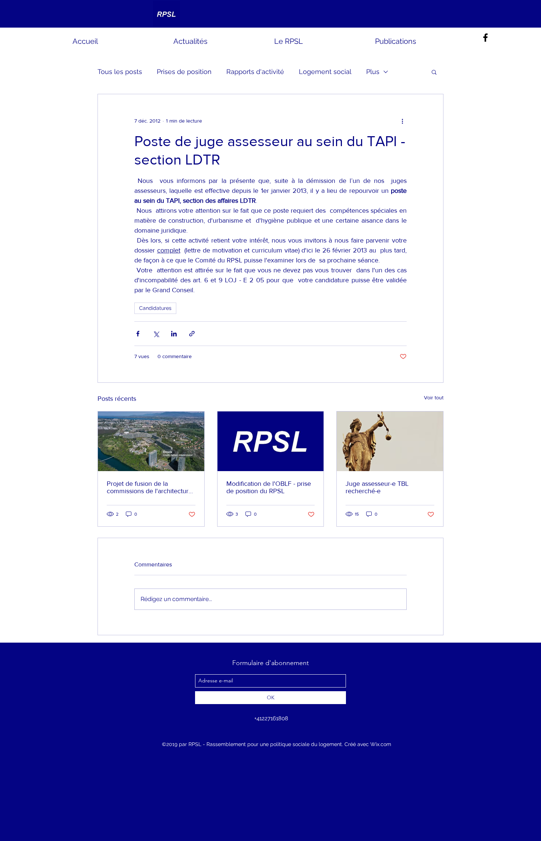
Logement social (325, 71)
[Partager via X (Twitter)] (155, 333)
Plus (372, 71)
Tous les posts (120, 71)
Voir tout (433, 397)
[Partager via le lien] (191, 333)
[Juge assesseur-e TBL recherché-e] (390, 441)
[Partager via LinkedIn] (173, 333)
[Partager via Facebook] (137, 333)
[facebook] (485, 37)
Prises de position (184, 71)
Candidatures (155, 308)
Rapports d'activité (255, 71)
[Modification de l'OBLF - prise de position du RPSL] (271, 441)
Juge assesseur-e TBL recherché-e (377, 487)
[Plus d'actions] (402, 120)
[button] (434, 72)
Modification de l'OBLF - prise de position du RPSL (268, 487)
